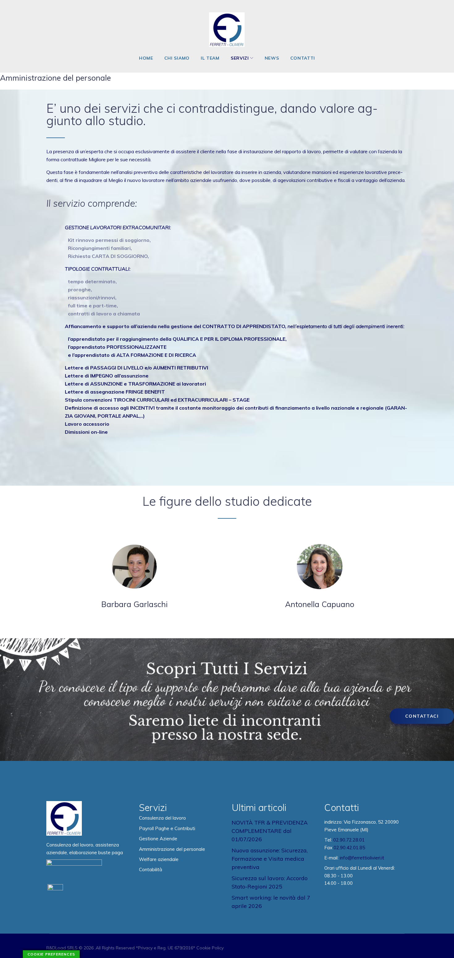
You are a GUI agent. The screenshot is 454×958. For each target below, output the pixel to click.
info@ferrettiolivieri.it (362, 858)
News (272, 58)
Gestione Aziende (158, 839)
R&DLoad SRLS (62, 948)
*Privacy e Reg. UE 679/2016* (165, 948)
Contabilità (150, 869)
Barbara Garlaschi (134, 604)
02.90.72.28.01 (349, 840)
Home (146, 58)
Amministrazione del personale (172, 849)
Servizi (240, 58)
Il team (210, 58)
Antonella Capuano (319, 604)
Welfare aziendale (159, 859)
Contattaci (422, 716)
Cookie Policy (210, 948)
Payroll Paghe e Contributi (167, 828)
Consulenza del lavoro (162, 818)
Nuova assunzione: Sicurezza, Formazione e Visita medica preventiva (270, 859)
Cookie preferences (51, 954)
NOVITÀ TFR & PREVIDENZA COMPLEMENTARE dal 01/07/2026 (270, 831)
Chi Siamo (177, 58)
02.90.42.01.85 (349, 847)
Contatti (302, 58)
